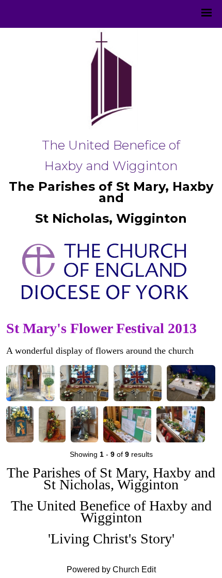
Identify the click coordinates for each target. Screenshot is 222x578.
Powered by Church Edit (111, 569)
